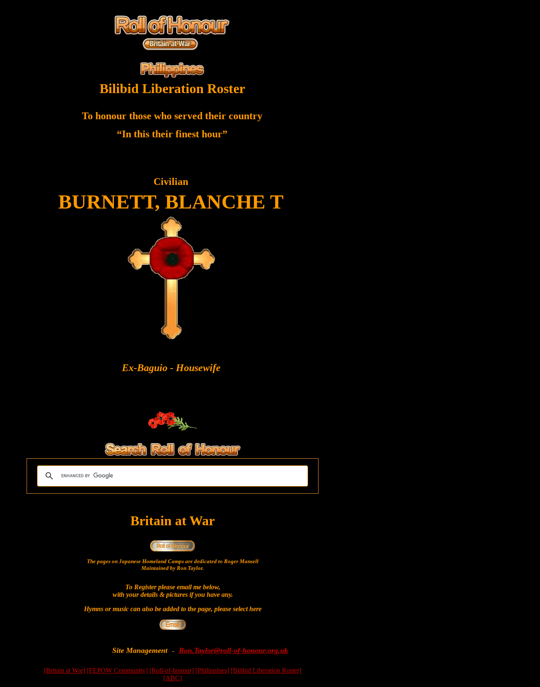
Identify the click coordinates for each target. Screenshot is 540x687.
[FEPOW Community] (117, 670)
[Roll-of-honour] (171, 670)
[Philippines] (212, 670)
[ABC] (172, 678)
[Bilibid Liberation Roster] (266, 670)
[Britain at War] (64, 670)
